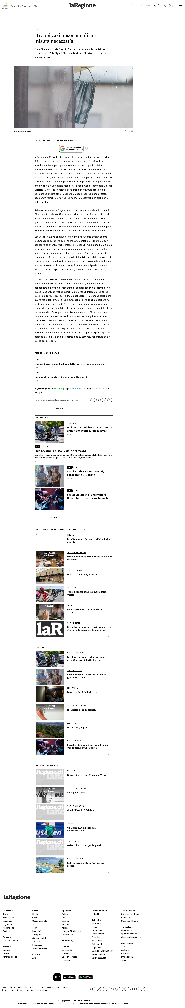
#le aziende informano (131, 937)
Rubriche (96, 920)
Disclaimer (18, 987)
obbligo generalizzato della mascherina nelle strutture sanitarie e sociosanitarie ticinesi (72, 222)
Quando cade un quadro (103, 951)
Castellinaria (67, 934)
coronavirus (40, 400)
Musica (65, 928)
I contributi (66, 960)
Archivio (125, 950)
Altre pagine (127, 943)
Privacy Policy (9, 990)
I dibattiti (95, 914)
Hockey (36, 914)
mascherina (64, 400)
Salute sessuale (99, 957)
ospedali (73, 400)
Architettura (97, 940)
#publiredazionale (129, 933)
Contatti (37, 987)
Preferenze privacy (40, 990)
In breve (125, 953)
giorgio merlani (52, 400)
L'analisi (65, 953)
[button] (92, 989)
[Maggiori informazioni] (86, 148)
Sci (33, 924)
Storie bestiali (98, 933)
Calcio (35, 917)
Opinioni (66, 946)
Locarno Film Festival (71, 931)
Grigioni (6, 931)
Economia (67, 940)
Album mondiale (39, 948)
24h (123, 946)
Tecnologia (97, 930)
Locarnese (7, 921)
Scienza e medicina (130, 914)
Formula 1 (36, 931)
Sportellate (37, 941)
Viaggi (94, 927)
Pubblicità (50, 987)
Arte (34, 957)
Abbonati (151, 5)
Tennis (35, 928)
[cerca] (132, 5)
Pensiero (66, 917)
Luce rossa (37, 945)
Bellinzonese (8, 917)
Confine (6, 950)
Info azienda (127, 957)
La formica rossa (69, 957)
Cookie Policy (23, 990)
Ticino (5, 914)
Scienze (65, 921)
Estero (6, 946)
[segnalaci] (141, 5)
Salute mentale (98, 954)
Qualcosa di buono (129, 921)
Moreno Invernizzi (67, 140)
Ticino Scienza (128, 910)
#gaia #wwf (126, 930)
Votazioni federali (10, 940)
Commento (67, 950)
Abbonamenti (7, 987)
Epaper (162, 5)
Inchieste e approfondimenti (99, 923)
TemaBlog (126, 927)
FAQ (43, 987)
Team (123, 960)
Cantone (7, 910)
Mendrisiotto (8, 928)
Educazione (126, 917)
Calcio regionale (39, 921)
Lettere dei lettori (99, 910)
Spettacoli (66, 910)
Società (65, 924)
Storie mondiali (39, 938)
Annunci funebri (62, 987)
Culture (36, 954)
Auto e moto (97, 944)
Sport (35, 910)
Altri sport (36, 934)
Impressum (28, 987)
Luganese (7, 924)
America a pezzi (10, 957)
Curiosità (96, 937)
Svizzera (7, 937)
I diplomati (96, 947)
